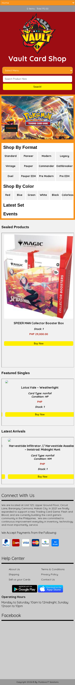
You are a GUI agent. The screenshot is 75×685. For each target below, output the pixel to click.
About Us (14, 569)
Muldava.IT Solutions (48, 682)
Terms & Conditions (53, 569)
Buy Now (37, 343)
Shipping (14, 574)
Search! (37, 86)
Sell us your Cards (19, 579)
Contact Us (48, 579)
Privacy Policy (49, 574)
